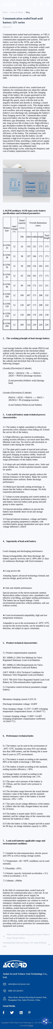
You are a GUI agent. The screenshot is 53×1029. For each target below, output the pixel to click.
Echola (30, 1025)
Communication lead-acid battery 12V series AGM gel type (24, 944)
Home (5, 12)
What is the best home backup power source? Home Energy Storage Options (28, 936)
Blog (28, 12)
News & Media (17, 12)
